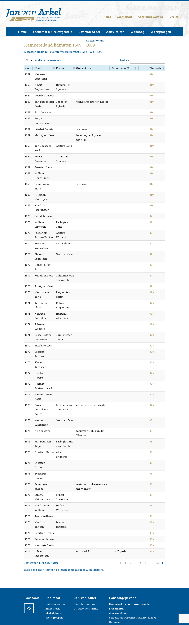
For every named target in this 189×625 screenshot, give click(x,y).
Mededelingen (54, 613)
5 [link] (145, 563)
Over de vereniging (86, 604)
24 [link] (157, 563)
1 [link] (125, 563)
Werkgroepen (54, 617)
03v (151, 522)
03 (150, 420)
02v (151, 292)
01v (151, 74)
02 (150, 216)
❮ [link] (120, 563)
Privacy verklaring (86, 608)
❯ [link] (162, 563)
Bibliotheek (52, 608)
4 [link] (140, 563)
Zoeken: (124, 60)
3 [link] (135, 563)
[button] (32, 68)
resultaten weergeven (47, 60)
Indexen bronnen (56, 604)
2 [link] (130, 563)
